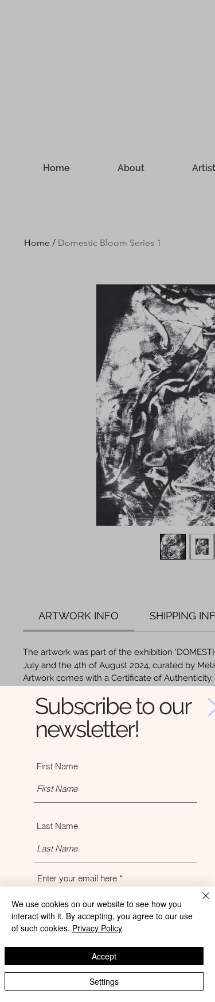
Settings (104, 981)
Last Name (57, 826)
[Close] (199, 902)
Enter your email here (77, 878)
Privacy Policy (97, 928)
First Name (57, 766)
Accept (104, 956)
